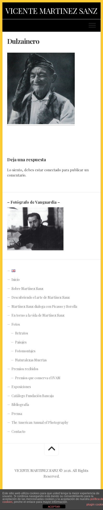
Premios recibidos (24, 369)
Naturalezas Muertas (31, 360)
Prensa (16, 413)
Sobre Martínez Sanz (27, 288)
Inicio (15, 279)
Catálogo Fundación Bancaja (32, 396)
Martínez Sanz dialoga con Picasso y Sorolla (44, 306)
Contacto (18, 431)
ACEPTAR (54, 506)
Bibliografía (20, 404)
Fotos (15, 324)
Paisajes (21, 342)
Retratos (21, 333)
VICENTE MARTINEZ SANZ (51, 10)
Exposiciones (21, 386)
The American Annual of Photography (39, 422)
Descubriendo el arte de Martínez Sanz (40, 297)
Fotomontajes (25, 351)
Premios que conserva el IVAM (37, 378)
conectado (52, 169)
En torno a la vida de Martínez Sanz (37, 315)
